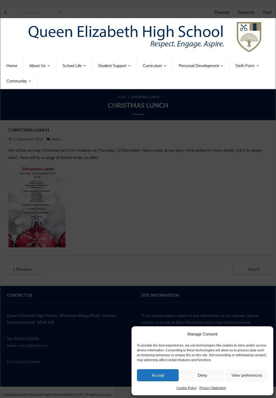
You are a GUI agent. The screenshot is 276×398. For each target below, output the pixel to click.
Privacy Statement (212, 388)
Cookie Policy (187, 388)
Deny (202, 375)
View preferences (247, 375)
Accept (158, 375)
